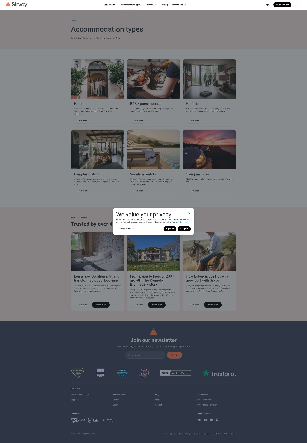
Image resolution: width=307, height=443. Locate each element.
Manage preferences (127, 229)
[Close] (189, 213)
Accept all (184, 229)
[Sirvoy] (16, 4)
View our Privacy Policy (180, 222)
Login (267, 5)
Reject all (170, 229)
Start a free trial (282, 5)
